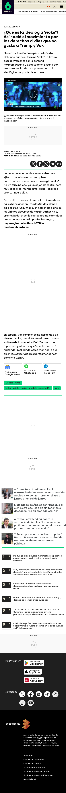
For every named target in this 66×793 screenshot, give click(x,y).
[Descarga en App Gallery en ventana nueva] (33, 682)
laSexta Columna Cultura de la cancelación (28, 388)
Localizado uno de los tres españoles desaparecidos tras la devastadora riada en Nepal (35, 586)
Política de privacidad (33, 759)
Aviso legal (28, 755)
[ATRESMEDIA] (33, 724)
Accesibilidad (29, 779)
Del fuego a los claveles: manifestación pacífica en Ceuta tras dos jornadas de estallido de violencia (37, 558)
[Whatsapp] (39, 696)
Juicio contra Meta (52, 2)
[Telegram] (52, 164)
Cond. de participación (34, 767)
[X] (22, 696)
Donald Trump (13, 382)
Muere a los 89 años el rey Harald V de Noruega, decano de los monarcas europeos (37, 598)
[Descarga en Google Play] (33, 665)
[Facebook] (30, 696)
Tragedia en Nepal (35, 2)
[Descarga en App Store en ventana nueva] (32, 674)
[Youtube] (30, 705)
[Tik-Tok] (22, 705)
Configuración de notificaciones (38, 775)
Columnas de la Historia (53, 11)
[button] (33, 164)
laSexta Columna (12, 151)
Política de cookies (32, 763)
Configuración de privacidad (36, 771)
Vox (57, 388)
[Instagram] (55, 696)
